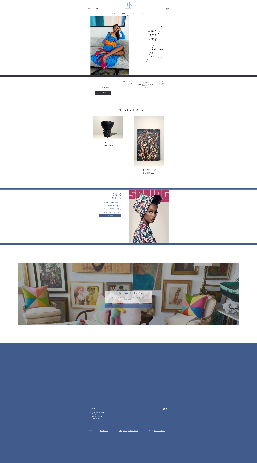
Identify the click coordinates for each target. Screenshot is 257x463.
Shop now (103, 92)
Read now (110, 215)
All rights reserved (104, 431)
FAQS (120, 431)
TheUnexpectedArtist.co (159, 431)
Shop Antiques (108, 145)
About (143, 13)
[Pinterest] (97, 9)
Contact (128, 15)
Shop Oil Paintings (148, 173)
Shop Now (128, 306)
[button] (166, 77)
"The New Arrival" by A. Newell (130, 82)
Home (114, 13)
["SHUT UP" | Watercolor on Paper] (161, 79)
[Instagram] (89, 9)
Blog (133, 13)
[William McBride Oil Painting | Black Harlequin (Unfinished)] (145, 80)
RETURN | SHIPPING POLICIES (130, 431)
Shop (123, 13)
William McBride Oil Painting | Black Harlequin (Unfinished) (145, 84)
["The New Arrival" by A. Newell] (130, 79)
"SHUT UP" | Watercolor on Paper (161, 82)
